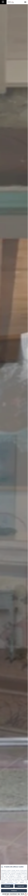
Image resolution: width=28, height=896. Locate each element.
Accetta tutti (21, 886)
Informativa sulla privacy (10, 883)
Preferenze (14, 890)
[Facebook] (25, 893)
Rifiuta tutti (7, 886)
